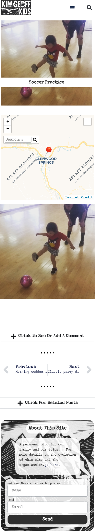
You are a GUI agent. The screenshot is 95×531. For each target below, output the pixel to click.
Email (12, 500)
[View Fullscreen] (87, 121)
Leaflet (72, 198)
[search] (18, 139)
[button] (72, 7)
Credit (87, 198)
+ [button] (7, 122)
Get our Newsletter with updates (34, 483)
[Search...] (35, 139)
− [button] (7, 129)
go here (51, 465)
